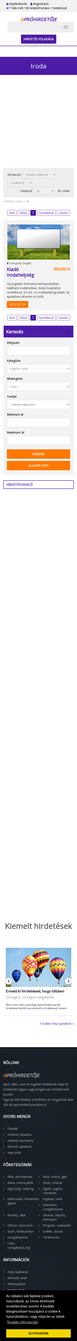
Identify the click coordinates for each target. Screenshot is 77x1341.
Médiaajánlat (16, 1284)
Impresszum (16, 1290)
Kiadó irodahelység (20, 271)
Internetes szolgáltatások (53, 1207)
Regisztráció (40, 4)
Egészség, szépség (20, 1189)
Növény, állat (16, 1215)
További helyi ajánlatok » (57, 1024)
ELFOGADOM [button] (38, 1333)
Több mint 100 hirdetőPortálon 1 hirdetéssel (38, 8)
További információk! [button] (22, 1322)
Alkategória (14, 379)
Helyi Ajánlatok (17, 1272)
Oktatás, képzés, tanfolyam (54, 1217)
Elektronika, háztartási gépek (22, 1201)
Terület (12, 396)
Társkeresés (51, 1237)
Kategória (13, 361)
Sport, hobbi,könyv (20, 1231)
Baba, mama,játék (20, 1183)
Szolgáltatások (17, 1237)
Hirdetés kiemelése (20, 1141)
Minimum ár (15, 414)
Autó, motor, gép (55, 1177)
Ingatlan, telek (52, 1199)
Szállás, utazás (53, 1231)
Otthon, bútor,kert (20, 1225)
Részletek (17, 304)
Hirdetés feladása (39, 39)
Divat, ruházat (52, 1183)
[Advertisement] (38, 124)
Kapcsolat (14, 1152)
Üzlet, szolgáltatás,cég (18, 1245)
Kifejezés (13, 343)
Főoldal (12, 1129)
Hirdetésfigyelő (19, 484)
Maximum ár (15, 432)
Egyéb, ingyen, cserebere (53, 1191)
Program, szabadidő (57, 1225)
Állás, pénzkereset (20, 1177)
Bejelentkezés (17, 4)
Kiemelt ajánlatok (19, 1147)
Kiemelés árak (17, 1278)
